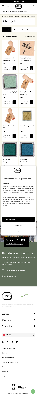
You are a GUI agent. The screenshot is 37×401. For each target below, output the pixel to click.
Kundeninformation (7, 367)
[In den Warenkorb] (14, 68)
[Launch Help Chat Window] (33, 391)
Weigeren (18, 225)
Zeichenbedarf (18, 30)
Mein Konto (8, 6)
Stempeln (7, 30)
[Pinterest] (8, 342)
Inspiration (7, 326)
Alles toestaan (10, 219)
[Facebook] (12, 342)
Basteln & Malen (25, 16)
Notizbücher (31, 30)
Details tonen (18, 232)
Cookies (4, 353)
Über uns (6, 320)
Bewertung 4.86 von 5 (19, 1)
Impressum (5, 371)
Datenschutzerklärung (8, 348)
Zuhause (11, 16)
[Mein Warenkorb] (33, 6)
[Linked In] (17, 342)
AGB (3, 376)
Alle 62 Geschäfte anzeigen (14, 244)
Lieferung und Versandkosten (10, 362)
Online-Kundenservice (9, 276)
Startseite (4, 16)
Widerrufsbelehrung (8, 357)
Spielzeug (17, 16)
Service (5, 314)
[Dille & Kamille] (18, 6)
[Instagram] (3, 342)
